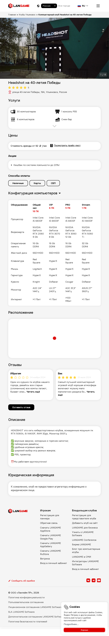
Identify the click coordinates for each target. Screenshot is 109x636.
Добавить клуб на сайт (85, 522)
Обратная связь (49, 522)
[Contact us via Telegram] (93, 580)
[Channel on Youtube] (99, 580)
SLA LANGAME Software (21, 611)
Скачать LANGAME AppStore (50, 529)
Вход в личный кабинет (53, 563)
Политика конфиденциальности (26, 597)
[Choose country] (38, 6)
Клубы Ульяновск (27, 14)
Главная (12, 14)
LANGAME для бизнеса (85, 527)
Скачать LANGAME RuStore (50, 552)
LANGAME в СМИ (81, 556)
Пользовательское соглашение (26, 602)
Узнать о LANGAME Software (83, 534)
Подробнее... (71, 624)
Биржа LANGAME (81, 544)
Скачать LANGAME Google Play (50, 537)
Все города (64, 5)
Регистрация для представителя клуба (84, 517)
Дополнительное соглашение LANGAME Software (36, 616)
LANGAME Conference (84, 539)
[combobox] (49, 6)
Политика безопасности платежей (27, 621)
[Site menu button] (98, 5)
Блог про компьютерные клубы (86, 550)
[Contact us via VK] (88, 580)
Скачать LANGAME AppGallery (50, 545)
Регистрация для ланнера (49, 517)
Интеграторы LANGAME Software (85, 563)
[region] (54, 253)
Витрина (45, 558)
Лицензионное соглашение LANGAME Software (35, 607)
